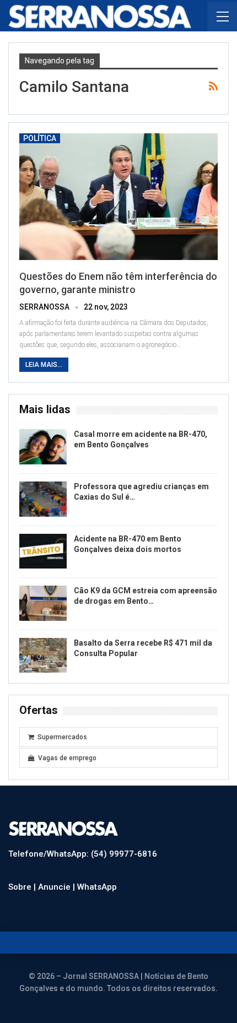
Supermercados (62, 737)
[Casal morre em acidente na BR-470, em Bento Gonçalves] (43, 446)
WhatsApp (97, 887)
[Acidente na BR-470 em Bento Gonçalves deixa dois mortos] (43, 551)
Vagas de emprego (67, 758)
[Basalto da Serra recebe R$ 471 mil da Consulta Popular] (43, 655)
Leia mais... (43, 365)
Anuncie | (57, 887)
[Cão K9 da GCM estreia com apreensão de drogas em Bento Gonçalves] (43, 603)
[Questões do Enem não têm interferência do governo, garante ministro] (118, 196)
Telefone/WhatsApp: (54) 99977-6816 (82, 854)
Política (39, 138)
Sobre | (23, 887)
